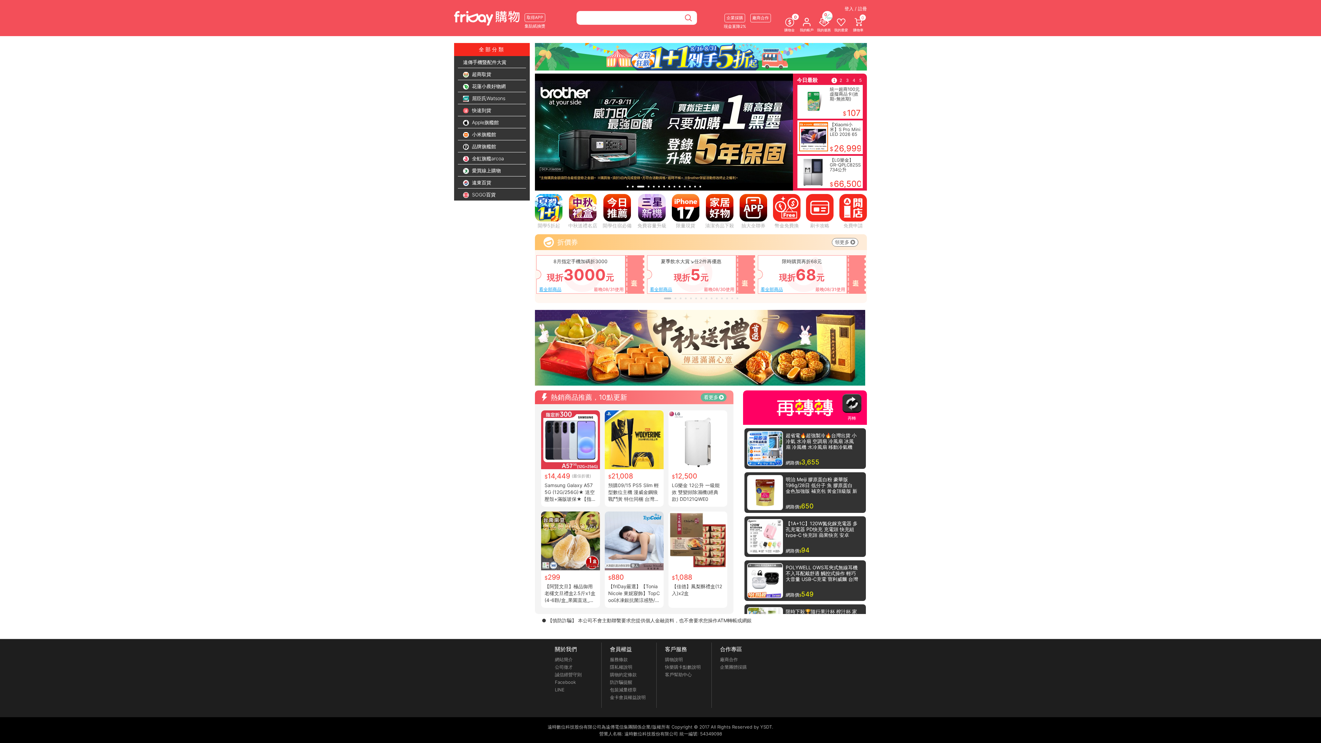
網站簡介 (564, 659)
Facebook (565, 682)
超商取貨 (481, 74)
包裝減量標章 (623, 689)
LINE (560, 689)
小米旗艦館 (483, 134)
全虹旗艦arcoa (487, 158)
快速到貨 (481, 110)
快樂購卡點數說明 (683, 667)
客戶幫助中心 (678, 674)
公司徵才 (564, 667)
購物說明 (674, 659)
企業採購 (735, 17)
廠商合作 (729, 659)
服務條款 (619, 659)
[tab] (628, 186)
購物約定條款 (623, 674)
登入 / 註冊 (856, 8)
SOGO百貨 (483, 194)
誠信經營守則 (568, 674)
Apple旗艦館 (485, 122)
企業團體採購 (733, 667)
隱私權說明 (621, 667)
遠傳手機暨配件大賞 (484, 62)
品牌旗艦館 (483, 146)
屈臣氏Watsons (488, 98)
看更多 (711, 397)
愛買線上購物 (486, 170)
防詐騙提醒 (621, 682)
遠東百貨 (481, 182)
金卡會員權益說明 (628, 697)
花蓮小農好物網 (488, 86)
